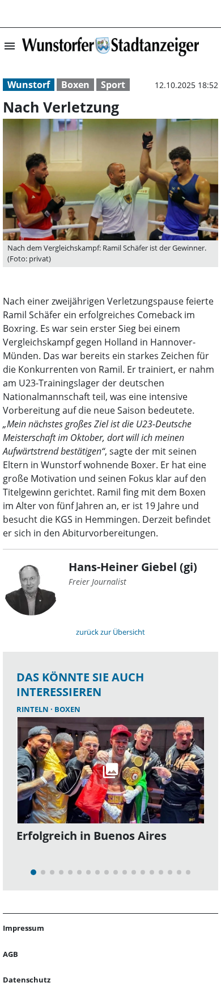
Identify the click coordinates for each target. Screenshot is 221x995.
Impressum (23, 928)
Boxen (75, 84)
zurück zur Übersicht (110, 632)
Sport (113, 84)
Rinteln (33, 709)
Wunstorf (28, 84)
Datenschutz (26, 980)
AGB (10, 954)
